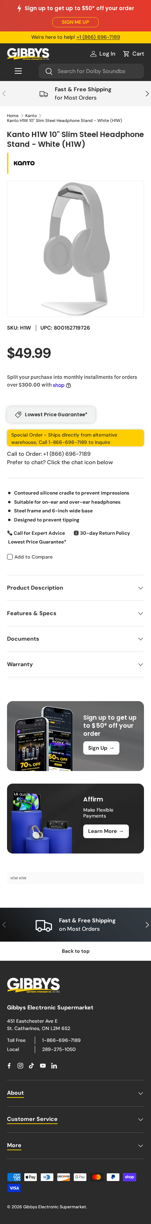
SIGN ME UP (75, 22)
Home (13, 116)
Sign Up (101, 747)
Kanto (31, 116)
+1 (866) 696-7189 (98, 37)
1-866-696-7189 (61, 1040)
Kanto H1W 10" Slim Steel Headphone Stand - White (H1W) (64, 120)
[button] (133, 54)
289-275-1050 (59, 1049)
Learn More (106, 831)
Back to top (76, 951)
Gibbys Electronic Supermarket (54, 1207)
